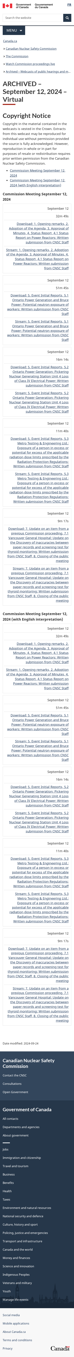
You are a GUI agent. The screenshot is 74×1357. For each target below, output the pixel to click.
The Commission (17, 56)
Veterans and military (17, 1283)
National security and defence (23, 1216)
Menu (12, 30)
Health (7, 1191)
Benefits (8, 1183)
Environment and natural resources (27, 1208)
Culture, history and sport (20, 1224)
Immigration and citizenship (22, 1158)
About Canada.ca (14, 1332)
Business (9, 1174)
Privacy (7, 1348)
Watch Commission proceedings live (30, 64)
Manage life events (15, 1300)
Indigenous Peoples (16, 1275)
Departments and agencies (21, 1127)
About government (16, 1135)
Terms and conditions (17, 1340)
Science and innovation (18, 1266)
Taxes (6, 1199)
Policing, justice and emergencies (25, 1233)
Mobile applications (16, 1323)
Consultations (12, 1084)
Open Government (15, 1092)
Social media (11, 1315)
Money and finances (16, 1258)
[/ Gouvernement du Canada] (28, 5)
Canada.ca (10, 41)
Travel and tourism (15, 1166)
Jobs (5, 1149)
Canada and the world (18, 1250)
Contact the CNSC (15, 1075)
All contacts (10, 1119)
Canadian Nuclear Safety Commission (31, 49)
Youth (7, 1291)
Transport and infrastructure (22, 1241)
